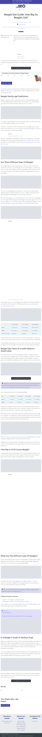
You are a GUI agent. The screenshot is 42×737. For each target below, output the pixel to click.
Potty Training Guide (21, 724)
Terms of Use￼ (10, 735)
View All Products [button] (6, 83)
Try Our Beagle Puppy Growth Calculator (21, 68)
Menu (22, 10)
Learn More (22, 28)
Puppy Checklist (21, 721)
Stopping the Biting (21, 723)
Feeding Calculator (21, 728)
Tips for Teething (21, 730)
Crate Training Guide (21, 726)
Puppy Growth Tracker (7, 721)
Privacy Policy (4, 735)
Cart (25, 3)
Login (28, 3)
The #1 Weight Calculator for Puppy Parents (22, 0)
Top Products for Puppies (18, 3)
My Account (7, 723)
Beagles (20, 24)
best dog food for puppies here (23, 387)
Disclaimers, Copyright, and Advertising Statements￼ (24, 735)
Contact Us (35, 721)
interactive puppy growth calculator (18, 437)
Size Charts (23, 24)
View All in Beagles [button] (5, 705)
